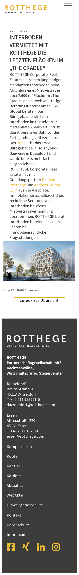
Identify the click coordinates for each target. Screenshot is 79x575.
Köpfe (12, 456)
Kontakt (14, 515)
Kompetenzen (19, 446)
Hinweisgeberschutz (24, 504)
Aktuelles (15, 485)
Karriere (14, 475)
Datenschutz (18, 524)
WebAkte (15, 495)
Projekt (23, 142)
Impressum (16, 534)
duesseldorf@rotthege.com (31, 404)
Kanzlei (13, 465)
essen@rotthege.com (25, 436)
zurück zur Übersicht (39, 300)
